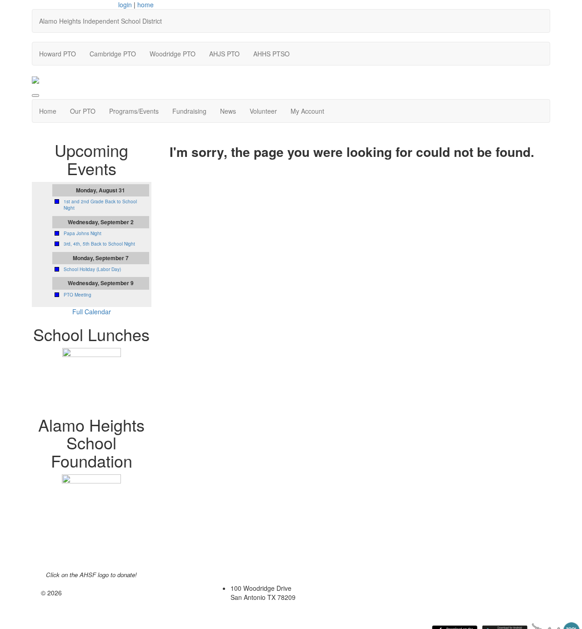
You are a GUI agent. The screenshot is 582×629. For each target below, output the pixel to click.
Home (47, 111)
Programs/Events (134, 111)
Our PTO (82, 111)
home (145, 4)
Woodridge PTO (173, 53)
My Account (307, 111)
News (228, 111)
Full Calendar (91, 311)
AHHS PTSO (271, 53)
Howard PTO (57, 53)
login (125, 4)
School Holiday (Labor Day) (92, 269)
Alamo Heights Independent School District (100, 20)
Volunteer (263, 111)
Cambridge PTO (113, 53)
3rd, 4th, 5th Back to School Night (99, 244)
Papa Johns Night (82, 233)
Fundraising (189, 111)
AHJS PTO (224, 53)
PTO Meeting (77, 295)
